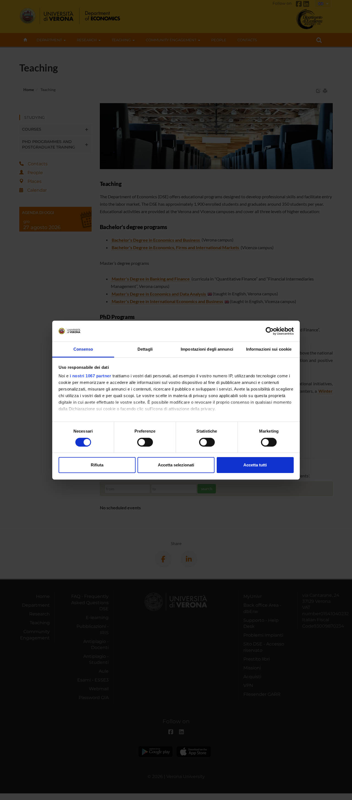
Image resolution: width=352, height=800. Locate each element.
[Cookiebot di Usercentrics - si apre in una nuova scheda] (270, 331)
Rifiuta (97, 465)
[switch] (145, 442)
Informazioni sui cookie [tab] (269, 349)
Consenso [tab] (83, 349)
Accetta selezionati (176, 465)
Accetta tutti (255, 465)
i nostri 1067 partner (90, 375)
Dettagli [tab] (145, 349)
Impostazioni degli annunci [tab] (207, 349)
